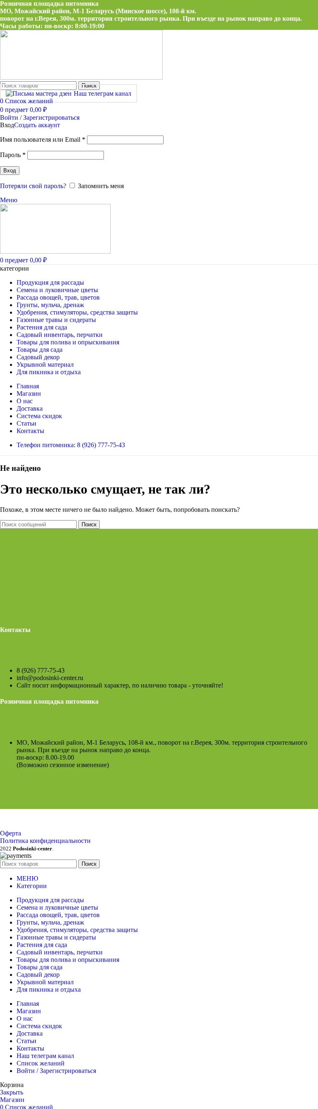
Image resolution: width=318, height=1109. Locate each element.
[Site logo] (81, 77)
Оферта (10, 833)
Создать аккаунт (37, 124)
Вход (9, 170)
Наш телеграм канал (102, 93)
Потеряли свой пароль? (33, 185)
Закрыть (11, 1092)
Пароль (13, 154)
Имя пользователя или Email (42, 139)
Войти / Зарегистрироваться (56, 1070)
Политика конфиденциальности (45, 840)
